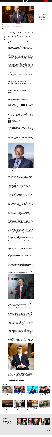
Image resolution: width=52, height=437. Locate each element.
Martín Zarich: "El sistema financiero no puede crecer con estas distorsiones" (29, 105)
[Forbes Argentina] (26, 1)
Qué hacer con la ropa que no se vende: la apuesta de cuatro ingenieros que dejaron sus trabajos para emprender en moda (42, 8)
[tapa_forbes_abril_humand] (25, 421)
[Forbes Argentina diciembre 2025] (36, 421)
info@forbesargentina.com (7, 422)
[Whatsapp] (4, 33)
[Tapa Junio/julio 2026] (19, 421)
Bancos (9, 380)
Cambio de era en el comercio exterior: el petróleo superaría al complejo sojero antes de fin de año (7, 409)
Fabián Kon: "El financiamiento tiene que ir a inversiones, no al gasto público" (20, 121)
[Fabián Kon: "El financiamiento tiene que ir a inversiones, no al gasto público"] (9, 121)
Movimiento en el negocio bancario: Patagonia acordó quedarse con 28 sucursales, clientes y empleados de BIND (44, 409)
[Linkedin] (4, 39)
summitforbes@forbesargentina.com (8, 423)
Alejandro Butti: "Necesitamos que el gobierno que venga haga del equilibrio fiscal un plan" (15, 106)
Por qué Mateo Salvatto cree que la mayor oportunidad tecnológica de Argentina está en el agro (32, 395)
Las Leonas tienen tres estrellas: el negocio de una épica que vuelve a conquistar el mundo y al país (19, 395)
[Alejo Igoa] (30, 421)
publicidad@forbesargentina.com (8, 421)
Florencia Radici (4, 27)
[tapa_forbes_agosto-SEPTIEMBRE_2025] (47, 421)
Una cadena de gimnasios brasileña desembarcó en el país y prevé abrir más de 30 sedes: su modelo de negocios (43, 11)
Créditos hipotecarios (15, 380)
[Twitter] (4, 35)
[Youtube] (48, 428)
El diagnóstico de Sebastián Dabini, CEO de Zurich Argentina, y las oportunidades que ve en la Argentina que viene (43, 17)
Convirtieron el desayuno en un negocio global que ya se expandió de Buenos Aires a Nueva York (19, 409)
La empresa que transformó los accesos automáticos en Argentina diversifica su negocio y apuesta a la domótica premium (7, 395)
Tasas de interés (21, 380)
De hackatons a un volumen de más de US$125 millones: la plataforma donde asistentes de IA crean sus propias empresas (42, 14)
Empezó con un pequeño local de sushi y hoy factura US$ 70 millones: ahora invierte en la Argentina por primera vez (32, 409)
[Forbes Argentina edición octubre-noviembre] (41, 421)
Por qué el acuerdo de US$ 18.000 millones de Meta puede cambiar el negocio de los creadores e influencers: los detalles (44, 395)
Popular (38, 6)
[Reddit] (4, 38)
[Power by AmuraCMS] (48, 430)
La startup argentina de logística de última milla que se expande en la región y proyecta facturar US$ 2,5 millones (42, 20)
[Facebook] (4, 36)
